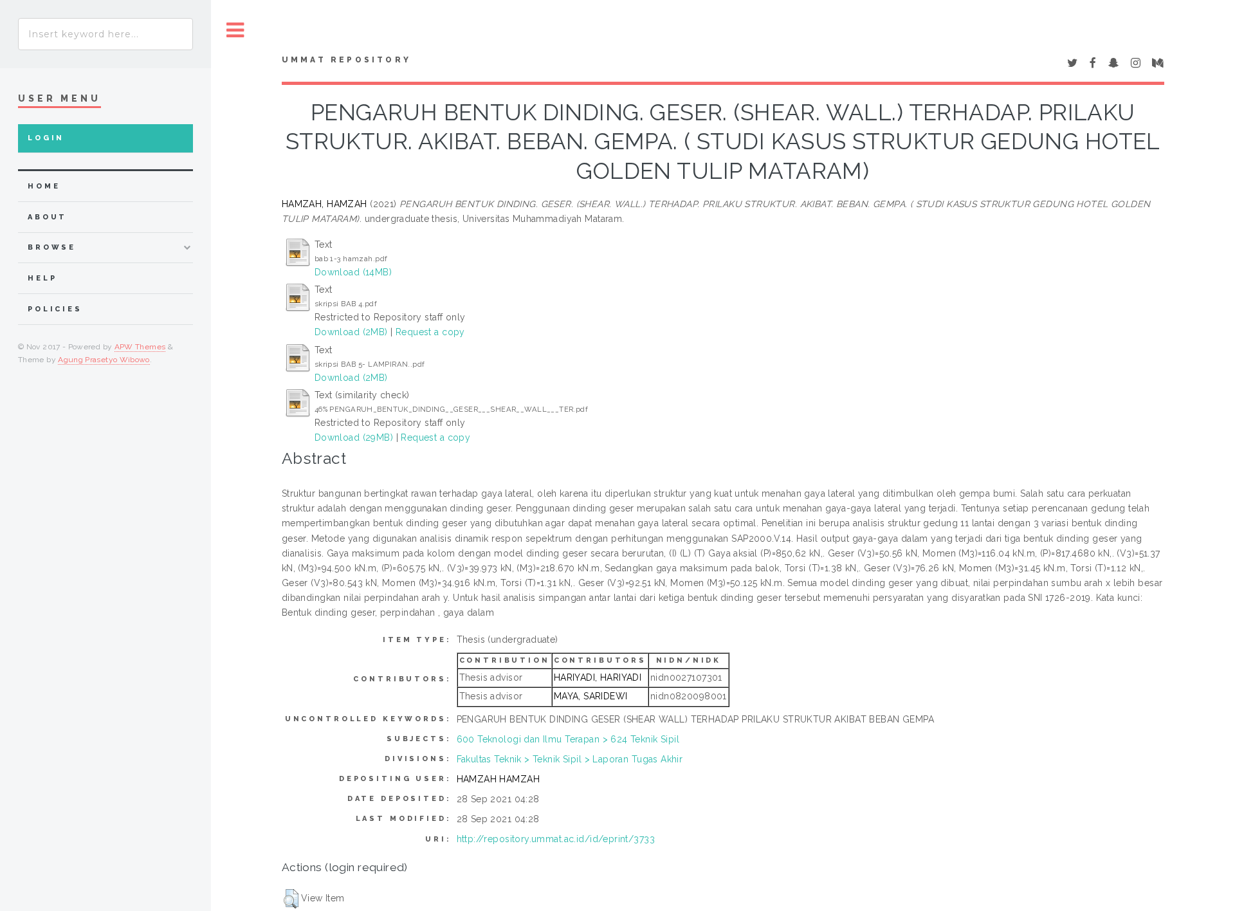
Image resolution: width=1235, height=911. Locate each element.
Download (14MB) (353, 272)
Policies (55, 309)
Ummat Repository (346, 59)
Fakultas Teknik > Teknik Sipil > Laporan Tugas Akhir (570, 759)
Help (42, 278)
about (47, 217)
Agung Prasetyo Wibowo (104, 359)
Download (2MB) (351, 332)
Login (46, 138)
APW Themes (140, 346)
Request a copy (430, 332)
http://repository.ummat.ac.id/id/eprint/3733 (556, 839)
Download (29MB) (354, 437)
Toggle (235, 30)
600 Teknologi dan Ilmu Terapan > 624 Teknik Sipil (568, 739)
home (44, 186)
